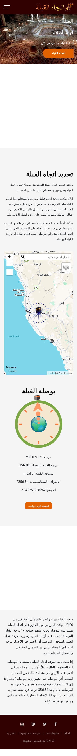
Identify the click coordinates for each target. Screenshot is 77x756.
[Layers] (66, 267)
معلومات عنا (52, 733)
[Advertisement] (38, 106)
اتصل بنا (10, 733)
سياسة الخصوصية (30, 733)
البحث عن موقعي (38, 506)
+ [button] (9, 256)
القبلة (67, 733)
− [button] (9, 262)
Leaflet (51, 373)
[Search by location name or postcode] (23, 257)
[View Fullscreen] (9, 272)
